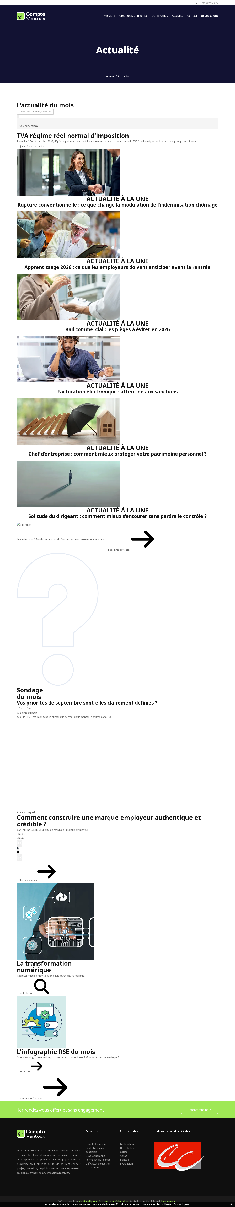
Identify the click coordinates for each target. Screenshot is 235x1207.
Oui (20, 708)
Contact (192, 16)
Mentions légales (88, 1201)
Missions (109, 16)
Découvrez (25, 1071)
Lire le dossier (26, 993)
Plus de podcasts (28, 879)
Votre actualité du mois (31, 1098)
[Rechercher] (18, 116)
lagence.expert (169, 1201)
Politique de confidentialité (113, 1201)
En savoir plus (181, 1204)
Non (29, 708)
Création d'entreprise (133, 16)
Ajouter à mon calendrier (31, 146)
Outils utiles (160, 16)
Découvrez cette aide (119, 549)
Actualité (177, 16)
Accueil (110, 76)
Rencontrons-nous (199, 1110)
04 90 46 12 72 (210, 2)
